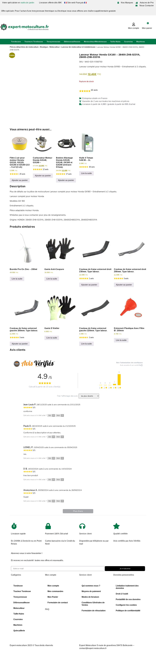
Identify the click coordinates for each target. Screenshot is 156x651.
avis (94, 90)
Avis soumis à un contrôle (130, 365)
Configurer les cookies (126, 605)
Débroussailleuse (21, 603)
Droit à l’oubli (122, 594)
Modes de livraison (90, 597)
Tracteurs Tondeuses (33, 42)
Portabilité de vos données (128, 599)
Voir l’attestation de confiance (129, 363)
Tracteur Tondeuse (22, 591)
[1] (114, 384)
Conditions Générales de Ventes (93, 604)
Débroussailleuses (72, 42)
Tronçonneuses (53, 42)
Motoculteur (54, 47)
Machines (140, 42)
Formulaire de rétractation (94, 611)
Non (60, 415)
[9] (119, 379)
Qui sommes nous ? (91, 586)
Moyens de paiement (91, 591)
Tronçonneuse (20, 597)
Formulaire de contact (58, 603)
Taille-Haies (115, 42)
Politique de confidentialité (128, 611)
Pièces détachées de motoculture (24, 47)
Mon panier (147, 28)
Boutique (44, 47)
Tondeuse (18, 586)
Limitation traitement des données (127, 587)
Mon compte (133, 28)
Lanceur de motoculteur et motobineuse (78, 47)
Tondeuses (16, 42)
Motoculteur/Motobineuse (95, 42)
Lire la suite (86, 173)
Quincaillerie (19, 631)
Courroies (128, 42)
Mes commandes (55, 591)
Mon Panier (53, 597)
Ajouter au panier (20, 180)
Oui (51, 415)
